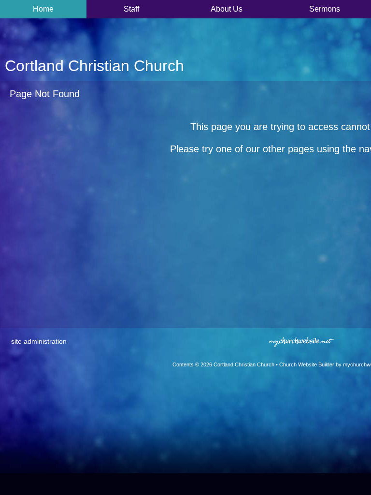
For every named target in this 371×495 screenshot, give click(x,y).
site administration (39, 341)
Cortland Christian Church (94, 65)
